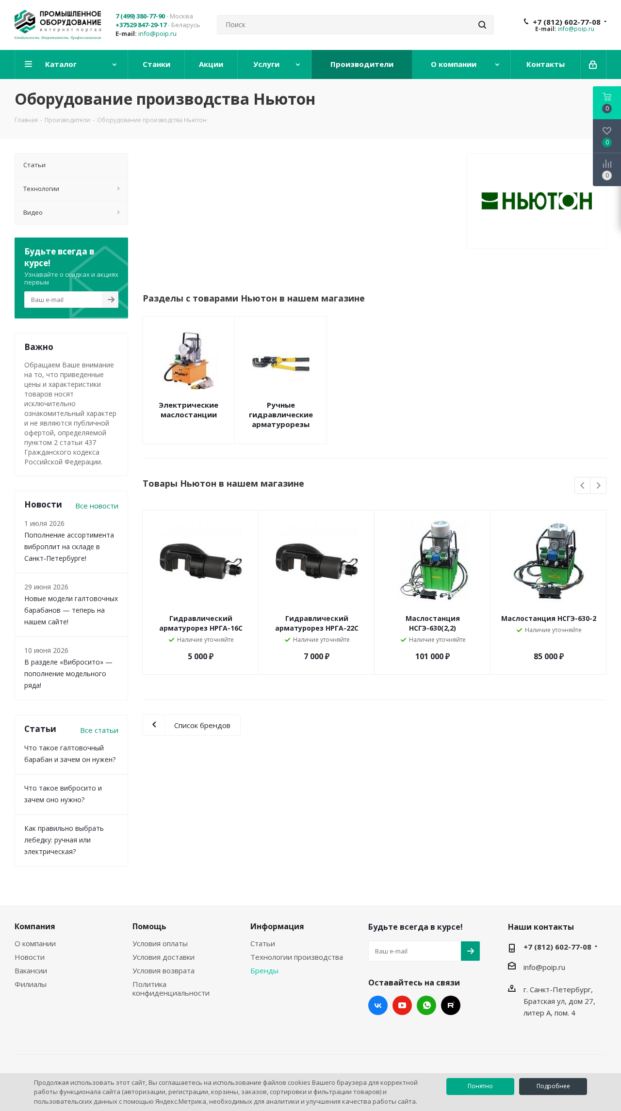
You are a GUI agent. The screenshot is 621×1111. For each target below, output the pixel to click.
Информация (277, 926)
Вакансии (31, 970)
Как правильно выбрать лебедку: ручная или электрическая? (64, 840)
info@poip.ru (157, 33)
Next (598, 485)
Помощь (149, 926)
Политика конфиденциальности (171, 988)
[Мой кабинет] (593, 64)
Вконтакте (378, 1005)
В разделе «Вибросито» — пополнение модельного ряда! (68, 673)
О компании (35, 943)
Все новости (96, 505)
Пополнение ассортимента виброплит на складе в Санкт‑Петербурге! (69, 546)
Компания (35, 926)
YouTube (402, 1005)
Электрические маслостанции (188, 409)
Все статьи (99, 730)
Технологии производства (296, 957)
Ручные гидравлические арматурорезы (281, 414)
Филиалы (31, 984)
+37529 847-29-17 (140, 24)
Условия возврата (163, 970)
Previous (583, 485)
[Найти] (482, 24)
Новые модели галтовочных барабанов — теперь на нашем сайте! (71, 610)
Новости (30, 957)
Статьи (262, 943)
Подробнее (553, 1086)
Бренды (264, 970)
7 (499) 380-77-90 (140, 16)
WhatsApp (426, 1005)
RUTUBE (450, 1005)
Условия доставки (163, 957)
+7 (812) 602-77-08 (567, 21)
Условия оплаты (160, 943)
